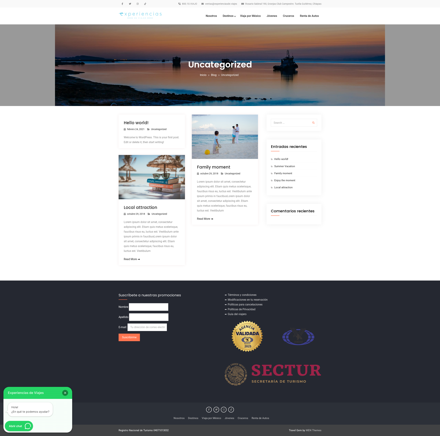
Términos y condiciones (242, 295)
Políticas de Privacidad (241, 309)
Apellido (123, 317)
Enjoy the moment (284, 180)
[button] (65, 393)
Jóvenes (272, 16)
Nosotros (211, 16)
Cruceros (288, 16)
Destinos (228, 16)
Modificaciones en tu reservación (248, 299)
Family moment (213, 167)
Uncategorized (159, 129)
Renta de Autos (309, 16)
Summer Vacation (284, 166)
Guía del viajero (237, 314)
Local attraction (140, 207)
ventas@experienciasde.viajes (221, 4)
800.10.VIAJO (189, 4)
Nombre (123, 307)
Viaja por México (250, 16)
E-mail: (123, 327)
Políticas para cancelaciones (245, 304)
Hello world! (136, 123)
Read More (203, 218)
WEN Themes (313, 430)
